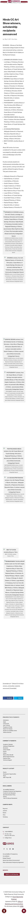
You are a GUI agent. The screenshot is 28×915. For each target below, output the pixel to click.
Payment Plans (6, 758)
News (15, 39)
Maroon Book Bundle (8, 755)
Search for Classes (7, 729)
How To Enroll (6, 725)
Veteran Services (7, 732)
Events (4, 751)
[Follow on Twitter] (7, 849)
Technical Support (7, 760)
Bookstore (5, 748)
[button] (23, 8)
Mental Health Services (8, 756)
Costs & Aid (6, 723)
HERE (21, 906)
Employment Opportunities (9, 774)
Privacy (5, 796)
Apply (4, 722)
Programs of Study (7, 727)
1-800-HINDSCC (9, 831)
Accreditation (6, 856)
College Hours (8, 837)
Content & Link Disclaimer (9, 793)
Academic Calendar (8, 744)
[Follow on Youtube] (13, 849)
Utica (4, 815)
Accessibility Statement (8, 789)
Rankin (4, 812)
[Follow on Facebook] (4, 849)
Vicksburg (5, 817)
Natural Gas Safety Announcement (11, 860)
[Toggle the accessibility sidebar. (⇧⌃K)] (4, 911)
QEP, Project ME (7, 777)
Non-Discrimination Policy (9, 794)
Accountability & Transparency (10, 854)
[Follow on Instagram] (10, 849)
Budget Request (7, 858)
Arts (13, 39)
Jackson (5, 810)
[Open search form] (20, 8)
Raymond (5, 808)
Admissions (6, 720)
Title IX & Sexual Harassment (10, 798)
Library (4, 753)
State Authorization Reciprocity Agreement (13, 862)
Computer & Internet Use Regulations (12, 791)
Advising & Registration (8, 746)
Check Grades (6, 749)
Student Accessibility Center (10, 730)
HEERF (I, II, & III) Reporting (12, 874)
